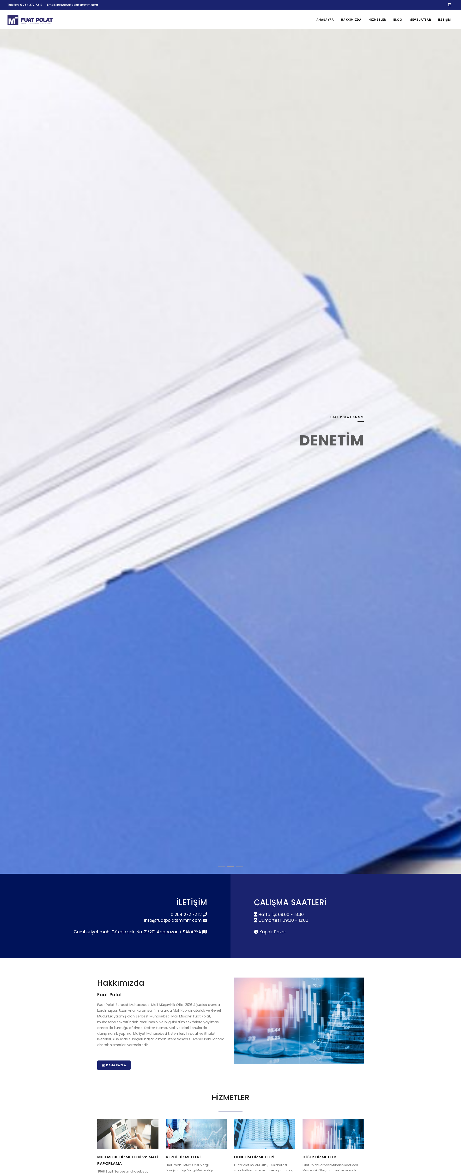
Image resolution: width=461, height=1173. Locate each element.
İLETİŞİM (444, 20)
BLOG (397, 20)
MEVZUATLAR (420, 20)
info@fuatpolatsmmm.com (173, 920)
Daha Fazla (115, 1065)
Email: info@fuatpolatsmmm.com (72, 5)
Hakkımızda (351, 20)
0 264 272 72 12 (187, 914)
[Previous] (9, 455)
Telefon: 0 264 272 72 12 (24, 5)
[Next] (451, 455)
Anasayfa (325, 20)
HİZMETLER (377, 20)
